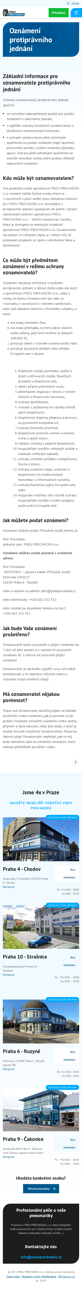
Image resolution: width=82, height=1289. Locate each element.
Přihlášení (59, 13)
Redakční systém (31, 1276)
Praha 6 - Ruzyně (21, 1051)
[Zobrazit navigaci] (76, 12)
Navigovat (8, 886)
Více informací (69, 873)
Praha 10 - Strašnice (25, 956)
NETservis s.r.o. (66, 1276)
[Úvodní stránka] (14, 12)
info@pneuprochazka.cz (41, 1256)
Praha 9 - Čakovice (23, 1139)
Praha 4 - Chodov (22, 869)
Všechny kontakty (39, 1188)
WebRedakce (49, 1276)
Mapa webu (13, 1276)
